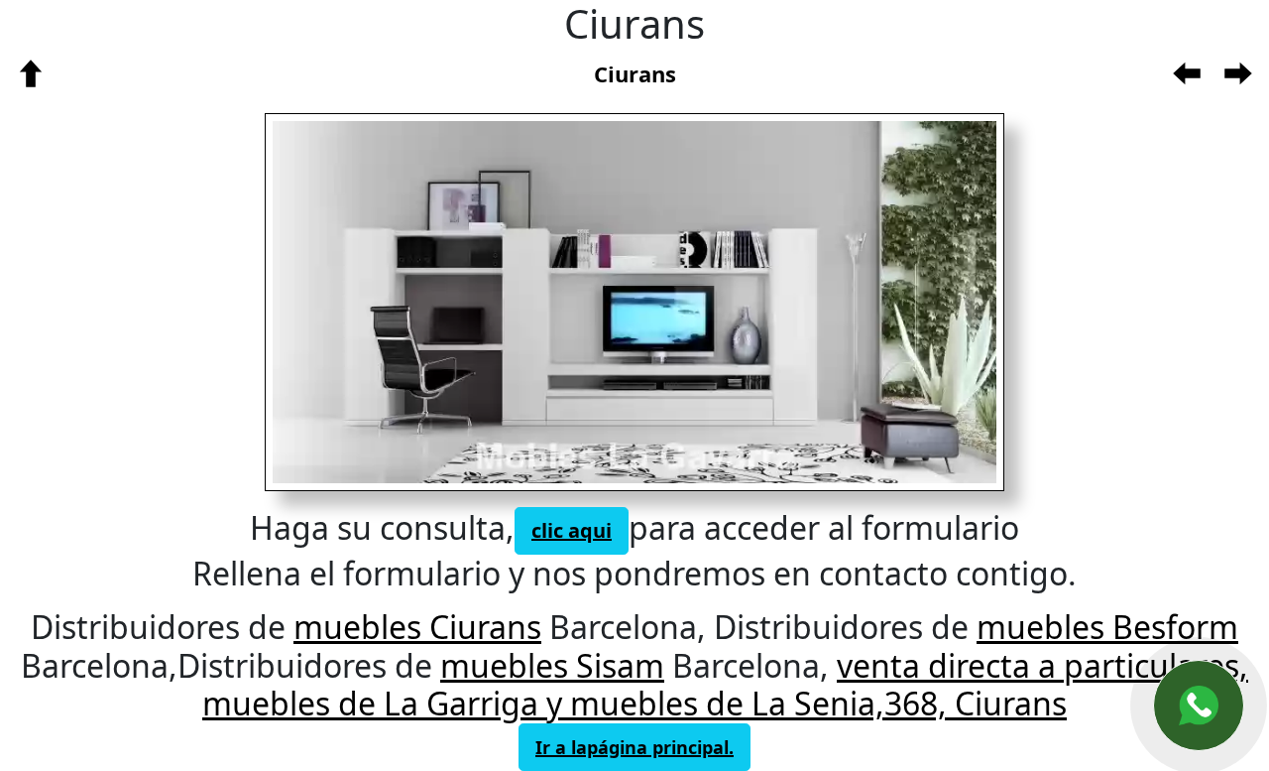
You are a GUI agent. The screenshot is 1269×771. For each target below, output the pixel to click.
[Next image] (798, 302)
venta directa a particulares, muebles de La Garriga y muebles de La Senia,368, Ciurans (725, 684)
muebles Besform (1107, 626)
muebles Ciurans (417, 626)
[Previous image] (436, 302)
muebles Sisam (552, 665)
